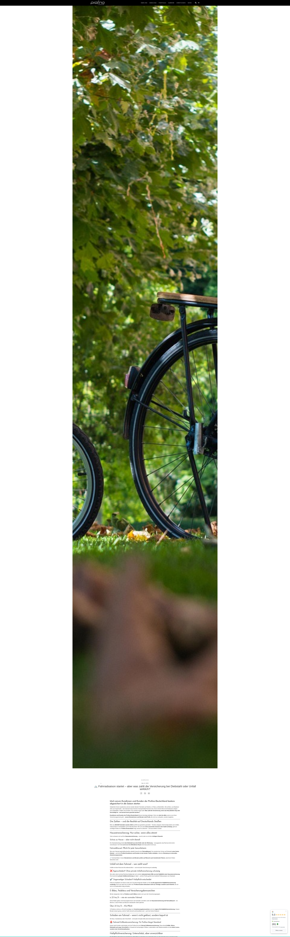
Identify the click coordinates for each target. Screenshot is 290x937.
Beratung (153, 3)
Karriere (171, 3)
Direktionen (181, 3)
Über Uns (144, 3)
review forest (282, 927)
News (190, 3)
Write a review (279, 930)
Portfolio (162, 3)
